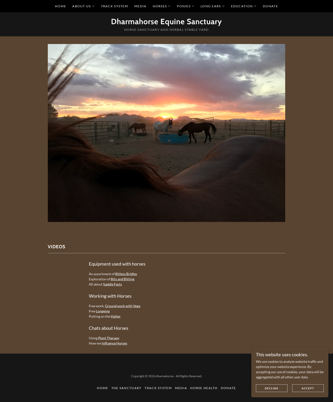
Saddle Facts (112, 284)
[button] (83, 6)
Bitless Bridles (126, 274)
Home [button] (102, 388)
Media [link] (140, 6)
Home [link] (60, 6)
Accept (308, 388)
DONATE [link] (270, 6)
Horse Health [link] (204, 388)
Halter (116, 316)
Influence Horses (114, 343)
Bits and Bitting (122, 279)
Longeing (103, 311)
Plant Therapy (108, 338)
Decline (271, 388)
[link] (166, 23)
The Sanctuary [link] (126, 388)
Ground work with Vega (122, 306)
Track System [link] (114, 6)
